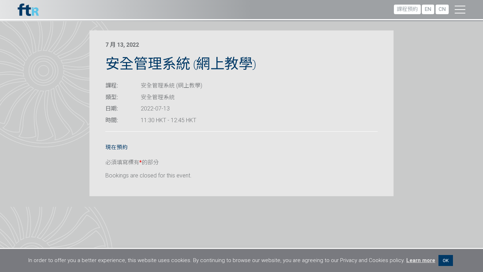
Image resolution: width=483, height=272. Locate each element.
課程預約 (407, 9)
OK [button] (446, 260)
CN (442, 9)
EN (428, 9)
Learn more (420, 260)
